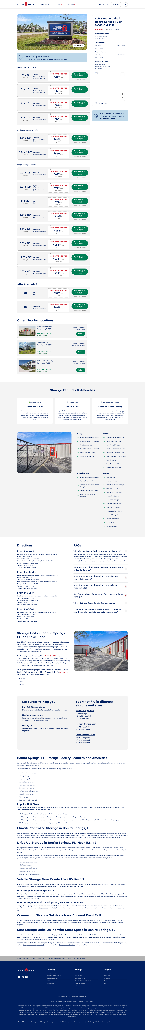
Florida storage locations (67, 945)
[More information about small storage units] (35, 67)
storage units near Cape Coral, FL (33, 945)
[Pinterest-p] (26, 977)
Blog (105, 983)
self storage (63, 672)
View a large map (101, 103)
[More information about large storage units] (35, 165)
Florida (33, 958)
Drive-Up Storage (80, 983)
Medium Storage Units (86, 724)
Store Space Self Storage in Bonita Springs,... (44, 1022)
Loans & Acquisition (52, 978)
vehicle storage (54, 884)
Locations (45, 4)
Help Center (107, 973)
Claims (105, 981)
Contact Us (107, 978)
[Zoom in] (122, 94)
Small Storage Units (85, 710)
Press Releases (50, 983)
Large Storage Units (85, 734)
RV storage (28, 896)
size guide (29, 939)
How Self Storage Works (33, 707)
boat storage (43, 908)
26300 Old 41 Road (52, 656)
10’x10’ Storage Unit (83, 729)
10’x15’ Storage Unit (83, 738)
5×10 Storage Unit (82, 718)
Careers (48, 981)
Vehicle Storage (79, 986)
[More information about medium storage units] (37, 130)
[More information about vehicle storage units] (36, 284)
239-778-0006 (103, 4)
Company (50, 969)
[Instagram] (23, 977)
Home (19, 958)
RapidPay (116, 4)
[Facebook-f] (19, 977)
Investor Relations (51, 973)
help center (84, 943)
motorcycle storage (69, 886)
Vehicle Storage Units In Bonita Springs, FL (72, 1022)
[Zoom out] (122, 97)
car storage (59, 886)
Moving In (27, 725)
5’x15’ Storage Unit (82, 727)
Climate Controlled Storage (83, 981)
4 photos (80, 45)
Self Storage (78, 975)
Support (71, 4)
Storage (57, 4)
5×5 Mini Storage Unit (83, 716)
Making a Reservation (32, 715)
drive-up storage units (110, 848)
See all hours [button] (99, 48)
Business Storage (80, 978)
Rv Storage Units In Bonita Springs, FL (99, 1022)
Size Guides (107, 975)
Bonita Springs (41, 958)
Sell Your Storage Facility (53, 975)
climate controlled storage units (63, 835)
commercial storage (116, 920)
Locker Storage (81, 714)
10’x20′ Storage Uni (83, 740)
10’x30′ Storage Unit (83, 743)
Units (80, 334)
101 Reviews (115, 29)
